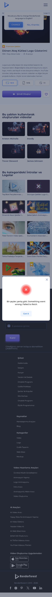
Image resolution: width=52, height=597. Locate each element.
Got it (26, 313)
